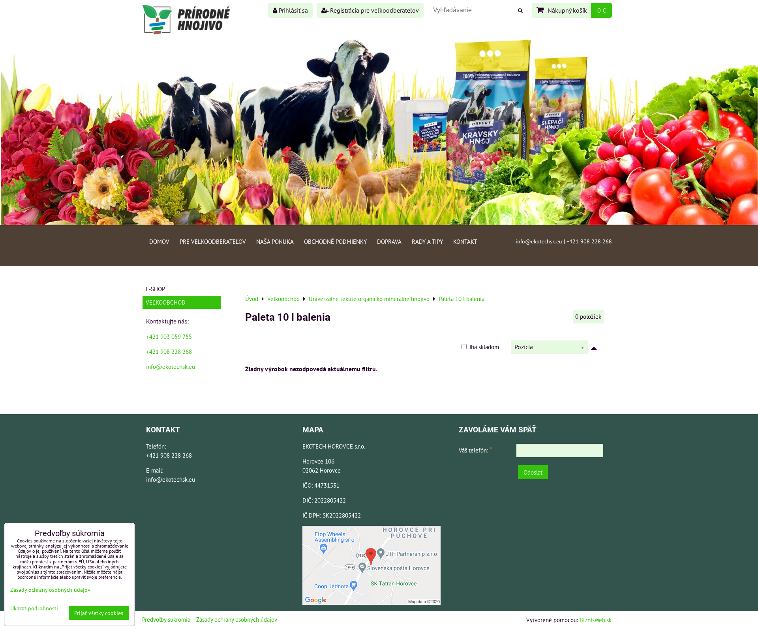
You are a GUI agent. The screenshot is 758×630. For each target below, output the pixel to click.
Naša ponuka (275, 241)
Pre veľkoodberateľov (213, 241)
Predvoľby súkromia (166, 619)
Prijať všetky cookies (98, 613)
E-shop (155, 289)
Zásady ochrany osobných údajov (236, 619)
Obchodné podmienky (335, 241)
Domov (159, 241)
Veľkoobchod (166, 302)
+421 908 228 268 (169, 351)
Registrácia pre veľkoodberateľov (373, 10)
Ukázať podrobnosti (34, 608)
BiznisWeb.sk (596, 620)
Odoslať (532, 472)
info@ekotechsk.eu (170, 366)
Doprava (389, 241)
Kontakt (465, 241)
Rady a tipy (427, 241)
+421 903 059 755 (169, 336)
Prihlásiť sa (292, 10)
